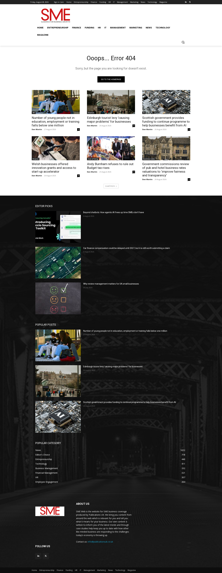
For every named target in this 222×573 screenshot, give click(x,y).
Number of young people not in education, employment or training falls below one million (55, 121)
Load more (110, 186)
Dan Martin (37, 129)
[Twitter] (190, 2)
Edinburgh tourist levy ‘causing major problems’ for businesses (109, 119)
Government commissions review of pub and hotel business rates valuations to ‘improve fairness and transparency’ (165, 169)
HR (34, 113)
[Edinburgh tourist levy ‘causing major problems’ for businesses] (111, 102)
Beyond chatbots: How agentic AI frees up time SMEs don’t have (113, 212)
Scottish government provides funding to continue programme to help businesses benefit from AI (166, 121)
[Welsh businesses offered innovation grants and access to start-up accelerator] (56, 148)
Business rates (149, 159)
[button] (183, 42)
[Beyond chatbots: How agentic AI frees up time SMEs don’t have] (58, 227)
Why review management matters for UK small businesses (111, 284)
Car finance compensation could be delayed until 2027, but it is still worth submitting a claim (126, 248)
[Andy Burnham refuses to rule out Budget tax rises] (111, 148)
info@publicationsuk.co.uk (100, 541)
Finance (91, 113)
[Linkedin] (185, 2)
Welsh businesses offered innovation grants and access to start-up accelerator (54, 167)
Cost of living (93, 159)
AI (144, 113)
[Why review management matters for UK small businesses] (58, 298)
